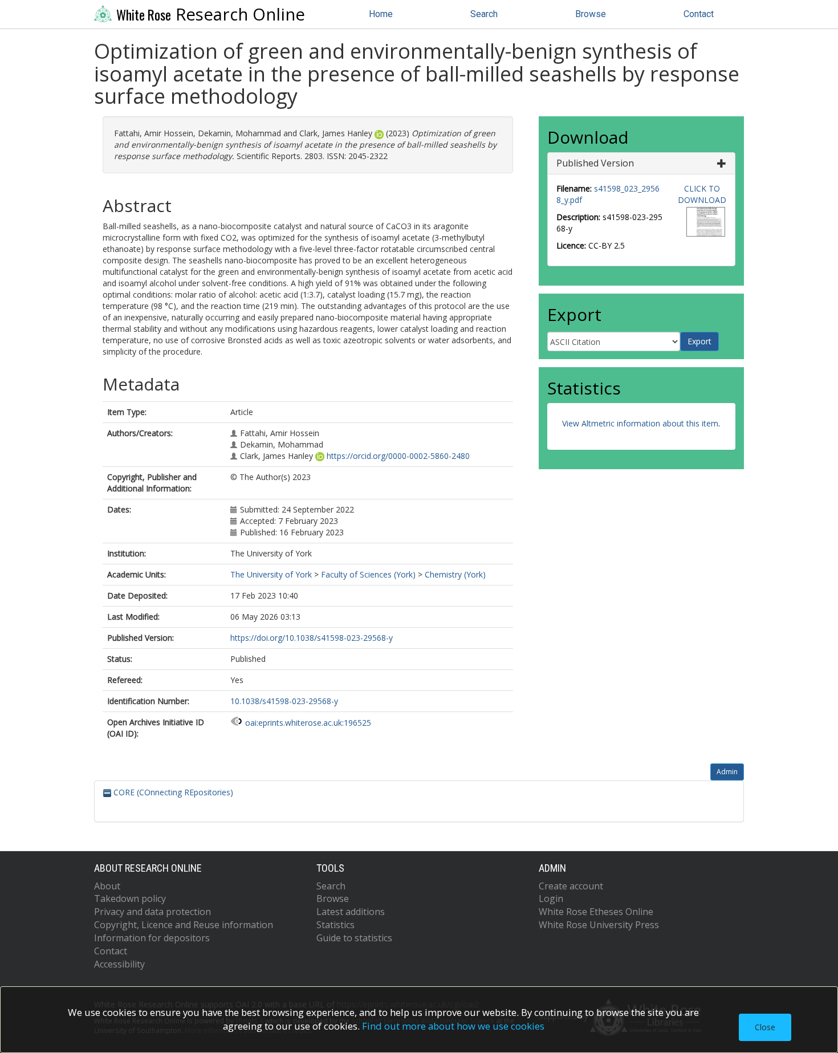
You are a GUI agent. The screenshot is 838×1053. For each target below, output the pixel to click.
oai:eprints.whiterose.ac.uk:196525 (308, 722)
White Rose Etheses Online (596, 911)
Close (765, 1027)
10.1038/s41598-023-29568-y (284, 701)
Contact (699, 14)
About (107, 886)
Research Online (210, 14)
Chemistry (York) (455, 574)
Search (484, 14)
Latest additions (350, 911)
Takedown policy (130, 898)
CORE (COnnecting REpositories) (172, 792)
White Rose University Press (599, 924)
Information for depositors (152, 938)
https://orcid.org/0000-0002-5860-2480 (398, 455)
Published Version (595, 163)
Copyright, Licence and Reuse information (183, 924)
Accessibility (119, 964)
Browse (590, 14)
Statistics (335, 924)
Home (381, 14)
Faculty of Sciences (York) (368, 574)
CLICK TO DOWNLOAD (702, 194)
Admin (727, 771)
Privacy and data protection (152, 911)
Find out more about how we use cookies (453, 1025)
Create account (571, 886)
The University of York (271, 574)
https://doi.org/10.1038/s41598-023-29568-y (311, 637)
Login (551, 898)
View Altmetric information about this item (640, 423)
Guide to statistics (354, 938)
